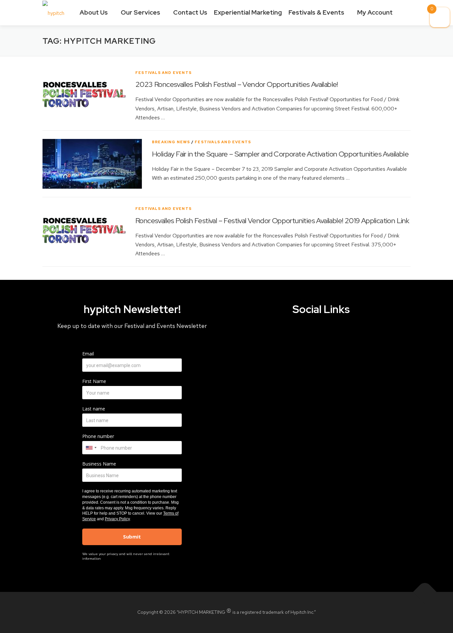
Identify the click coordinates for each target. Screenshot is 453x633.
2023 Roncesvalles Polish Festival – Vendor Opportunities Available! (236, 84)
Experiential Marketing (248, 12)
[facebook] (282, 335)
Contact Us (190, 12)
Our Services (141, 12)
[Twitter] (308, 335)
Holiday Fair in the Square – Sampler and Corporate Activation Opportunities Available (280, 154)
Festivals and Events (163, 72)
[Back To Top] (425, 592)
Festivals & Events (317, 12)
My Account (375, 12)
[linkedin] (359, 335)
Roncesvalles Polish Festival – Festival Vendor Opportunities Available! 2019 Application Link (272, 220)
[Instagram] (333, 335)
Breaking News (171, 142)
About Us (94, 12)
